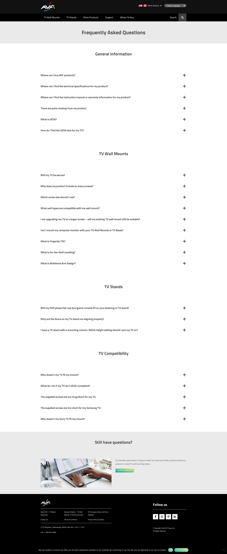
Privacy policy (181, 550)
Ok (170, 550)
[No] (223, 550)
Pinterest (168, 516)
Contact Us (44, 519)
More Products (90, 17)
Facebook (155, 516)
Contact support (124, 470)
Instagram (162, 516)
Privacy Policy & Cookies (96, 519)
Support (109, 17)
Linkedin (174, 516)
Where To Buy (127, 17)
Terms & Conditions (70, 519)
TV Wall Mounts (52, 17)
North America (153, 5)
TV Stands (71, 17)
